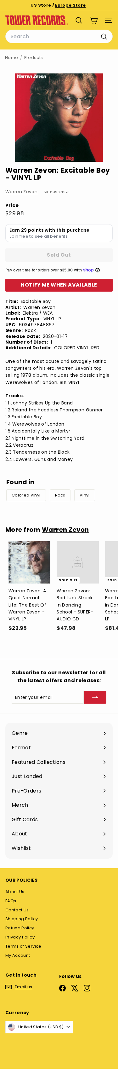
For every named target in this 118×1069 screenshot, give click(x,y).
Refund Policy (19, 928)
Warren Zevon (21, 192)
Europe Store (70, 5)
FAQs (10, 901)
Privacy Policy (20, 937)
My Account (17, 955)
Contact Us (17, 910)
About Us (15, 892)
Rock (60, 495)
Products (33, 57)
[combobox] (59, 37)
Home (11, 57)
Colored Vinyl (26, 495)
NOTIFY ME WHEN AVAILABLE (59, 284)
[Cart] (93, 20)
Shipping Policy (21, 919)
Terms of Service (23, 946)
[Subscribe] (95, 697)
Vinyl (85, 495)
